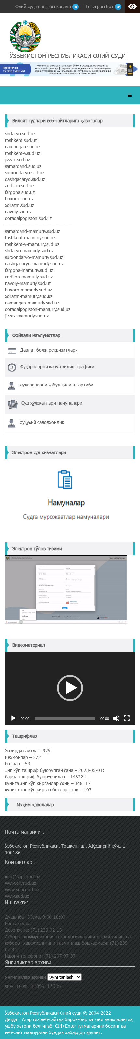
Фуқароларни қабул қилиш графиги (57, 366)
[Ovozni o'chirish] (116, 718)
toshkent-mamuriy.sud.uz (30, 238)
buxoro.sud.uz (19, 199)
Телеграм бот (100, 6)
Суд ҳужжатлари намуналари (51, 403)
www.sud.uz (17, 896)
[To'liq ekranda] (126, 718)
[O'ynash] (13, 718)
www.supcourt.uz (22, 889)
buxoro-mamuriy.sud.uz (28, 290)
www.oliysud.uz (20, 883)
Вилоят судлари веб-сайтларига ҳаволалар (57, 120)
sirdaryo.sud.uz (20, 133)
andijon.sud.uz (19, 185)
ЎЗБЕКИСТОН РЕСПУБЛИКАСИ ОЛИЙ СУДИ (68, 55)
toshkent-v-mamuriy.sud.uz (32, 244)
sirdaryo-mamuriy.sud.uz (29, 251)
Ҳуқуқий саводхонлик (42, 422)
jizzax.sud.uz (17, 159)
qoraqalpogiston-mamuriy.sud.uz (37, 309)
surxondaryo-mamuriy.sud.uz (34, 257)
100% (22, 986)
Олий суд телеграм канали (43, 6)
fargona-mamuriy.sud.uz (29, 270)
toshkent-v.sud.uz (22, 153)
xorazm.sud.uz (19, 205)
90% (9, 986)
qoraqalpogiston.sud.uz (28, 218)
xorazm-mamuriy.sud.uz (28, 296)
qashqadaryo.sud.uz (25, 179)
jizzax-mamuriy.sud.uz (27, 316)
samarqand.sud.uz (23, 166)
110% (37, 986)
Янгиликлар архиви (25, 977)
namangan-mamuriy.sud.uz (32, 303)
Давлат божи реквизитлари (49, 350)
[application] (70, 688)
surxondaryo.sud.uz (24, 172)
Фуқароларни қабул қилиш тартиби (56, 385)
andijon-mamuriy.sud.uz (29, 277)
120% (54, 985)
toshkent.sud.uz (21, 140)
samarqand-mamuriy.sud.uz (32, 231)
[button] (70, 688)
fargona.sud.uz (20, 192)
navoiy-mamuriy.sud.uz (28, 283)
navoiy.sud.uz (18, 212)
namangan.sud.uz (22, 146)
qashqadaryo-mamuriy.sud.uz (34, 264)
